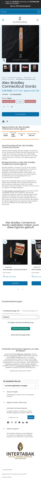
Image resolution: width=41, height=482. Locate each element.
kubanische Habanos (23, 366)
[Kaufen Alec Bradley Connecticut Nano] (15, 252)
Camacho (27, 354)
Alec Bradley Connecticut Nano (15, 269)
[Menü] (3, 20)
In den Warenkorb (20, 114)
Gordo (6, 135)
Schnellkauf (15, 283)
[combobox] (19, 12)
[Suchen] (38, 12)
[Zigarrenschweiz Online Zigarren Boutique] (20, 20)
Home (4, 77)
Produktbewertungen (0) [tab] (11, 311)
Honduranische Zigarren (14, 77)
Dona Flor (14, 356)
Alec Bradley (27, 77)
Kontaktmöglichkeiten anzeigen (16, 386)
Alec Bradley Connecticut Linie (14, 191)
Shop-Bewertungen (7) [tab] (30, 311)
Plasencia (20, 354)
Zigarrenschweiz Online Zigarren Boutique (12, 474)
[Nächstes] (38, 44)
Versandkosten (17, 94)
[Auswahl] (12, 106)
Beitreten (30, 417)
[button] (37, 20)
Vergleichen (8, 267)
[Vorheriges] (3, 44)
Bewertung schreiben (20, 328)
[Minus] (4, 106)
